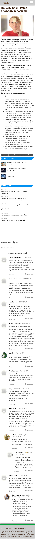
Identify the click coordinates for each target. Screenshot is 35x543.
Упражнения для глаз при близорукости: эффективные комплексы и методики (13, 199)
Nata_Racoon (25, 435)
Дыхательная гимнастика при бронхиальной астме (16, 205)
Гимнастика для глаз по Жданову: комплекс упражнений (14, 192)
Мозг (10, 155)
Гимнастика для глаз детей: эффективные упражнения (17, 210)
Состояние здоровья (20, 155)
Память (30, 155)
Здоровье (4, 155)
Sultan (30, 452)
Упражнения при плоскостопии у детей (13, 220)
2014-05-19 (26, 257)
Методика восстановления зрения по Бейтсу (14, 215)
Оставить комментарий (17, 253)
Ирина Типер (16, 497)
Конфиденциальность (20, 528)
